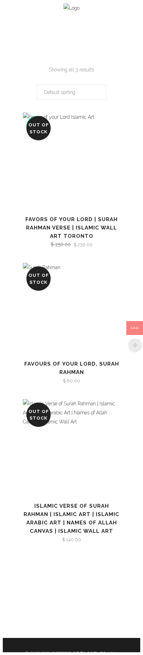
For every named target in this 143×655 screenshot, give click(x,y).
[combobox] (71, 92)
